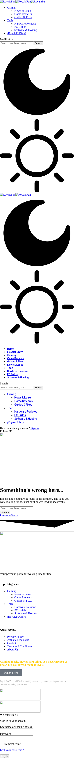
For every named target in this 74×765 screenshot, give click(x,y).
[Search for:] (16, 508)
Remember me (12, 743)
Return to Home (9, 515)
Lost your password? (12, 749)
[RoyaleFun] (23, 1)
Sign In (34, 428)
